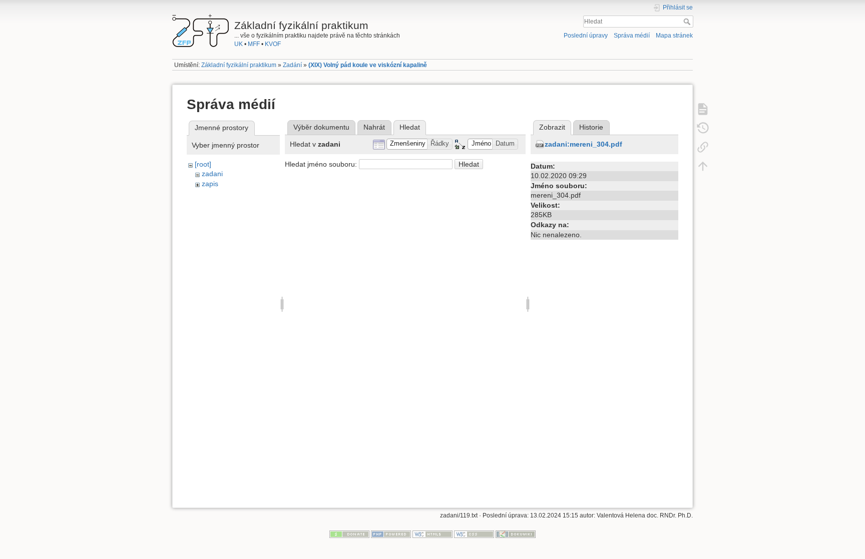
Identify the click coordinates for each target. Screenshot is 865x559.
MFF (254, 44)
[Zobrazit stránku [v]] (702, 108)
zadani (212, 174)
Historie (591, 127)
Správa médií (632, 35)
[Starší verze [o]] (702, 127)
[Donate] (349, 533)
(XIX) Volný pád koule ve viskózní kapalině (367, 65)
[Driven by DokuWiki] (516, 533)
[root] (203, 164)
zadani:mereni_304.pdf (583, 144)
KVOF (273, 44)
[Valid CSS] (474, 533)
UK (238, 44)
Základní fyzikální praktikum (238, 65)
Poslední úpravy (586, 35)
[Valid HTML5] (432, 533)
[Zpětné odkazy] (702, 146)
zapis (210, 184)
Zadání (292, 65)
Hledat (688, 21)
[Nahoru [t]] (702, 165)
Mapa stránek (674, 35)
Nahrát (374, 127)
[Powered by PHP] (391, 533)
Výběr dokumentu (321, 127)
